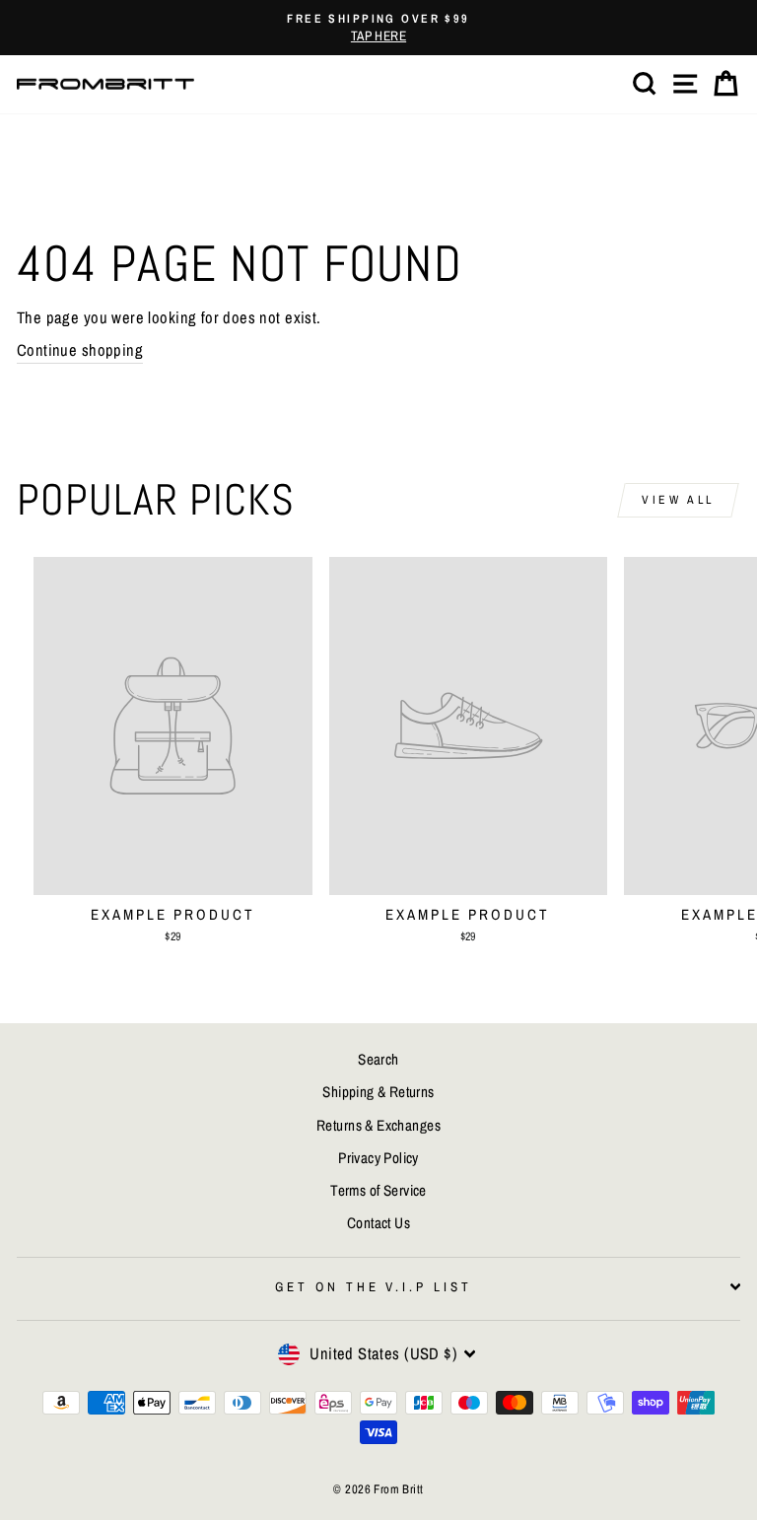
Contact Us (378, 1222)
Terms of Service (378, 1190)
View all (678, 500)
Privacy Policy (378, 1157)
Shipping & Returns (378, 1091)
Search (378, 1059)
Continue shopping (80, 350)
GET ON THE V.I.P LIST (373, 1286)
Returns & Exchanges (378, 1125)
